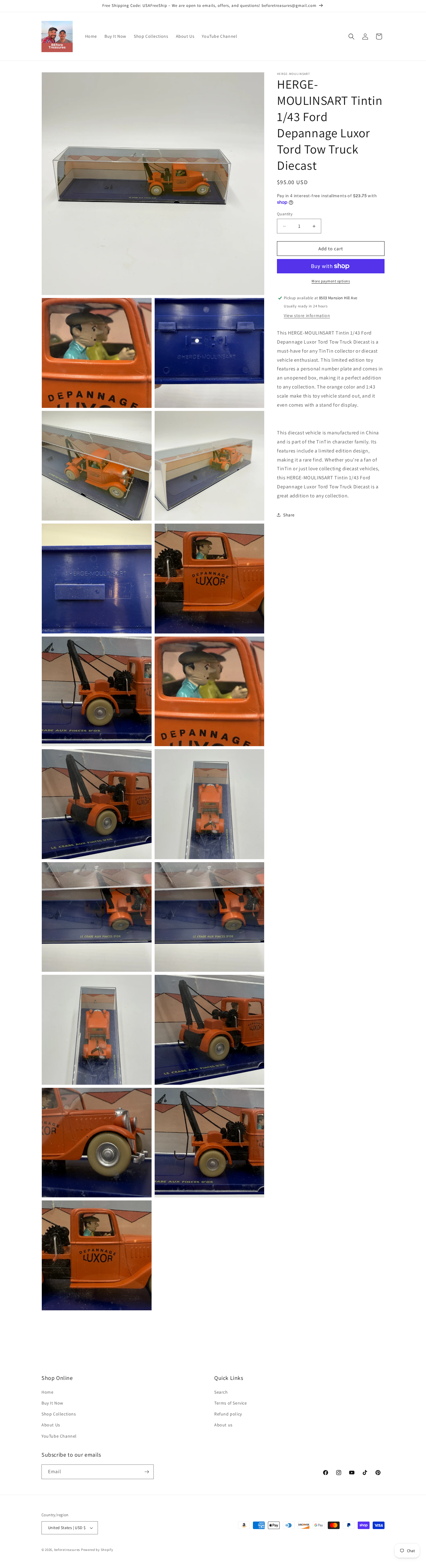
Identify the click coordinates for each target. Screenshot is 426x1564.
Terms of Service (230, 1403)
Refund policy (228, 1414)
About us (223, 1425)
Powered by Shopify (97, 1549)
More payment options (331, 281)
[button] (351, 36)
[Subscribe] (146, 1471)
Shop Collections (58, 1414)
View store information (307, 315)
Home (47, 1392)
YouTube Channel (59, 1436)
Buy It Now (52, 1403)
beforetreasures (67, 1549)
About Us (50, 1425)
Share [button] (289, 515)
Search (221, 1392)
